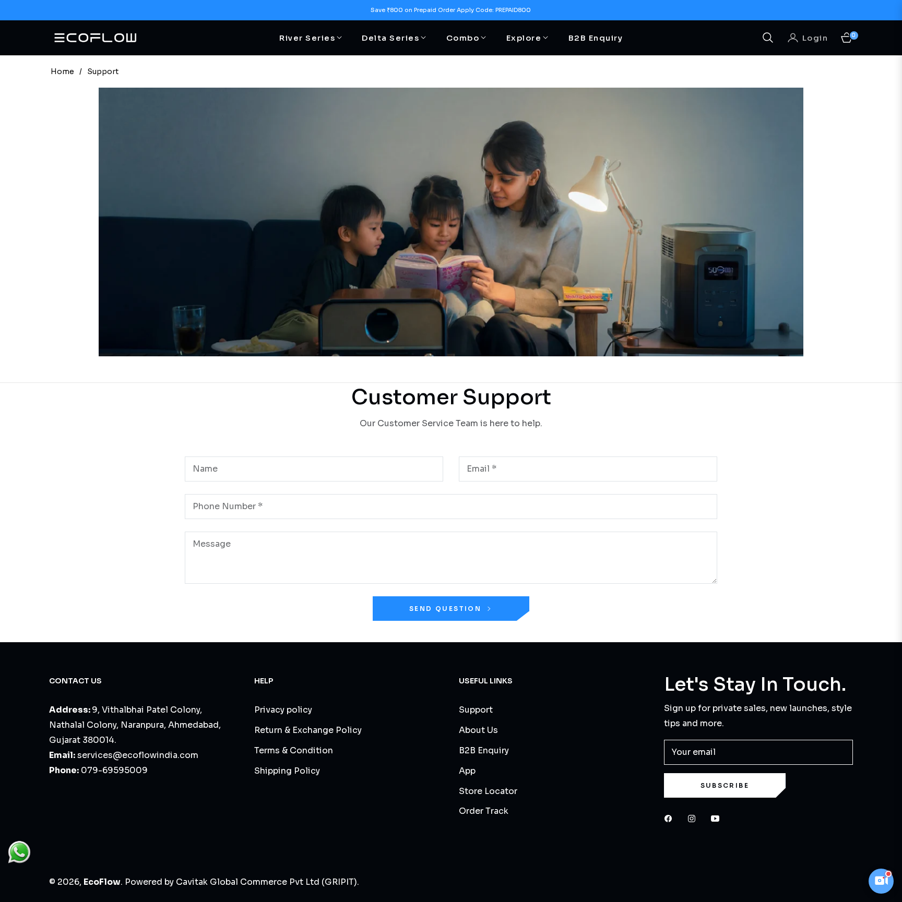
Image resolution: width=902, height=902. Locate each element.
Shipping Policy (287, 770)
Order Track (483, 810)
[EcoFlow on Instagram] (694, 818)
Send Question (446, 608)
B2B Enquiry (484, 750)
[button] (767, 37)
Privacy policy (283, 709)
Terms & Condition (293, 750)
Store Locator (488, 791)
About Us (478, 730)
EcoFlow (102, 881)
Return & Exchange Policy (308, 730)
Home (62, 71)
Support (476, 709)
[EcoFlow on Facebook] (671, 818)
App (467, 770)
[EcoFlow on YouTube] (718, 818)
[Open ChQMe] (881, 881)
